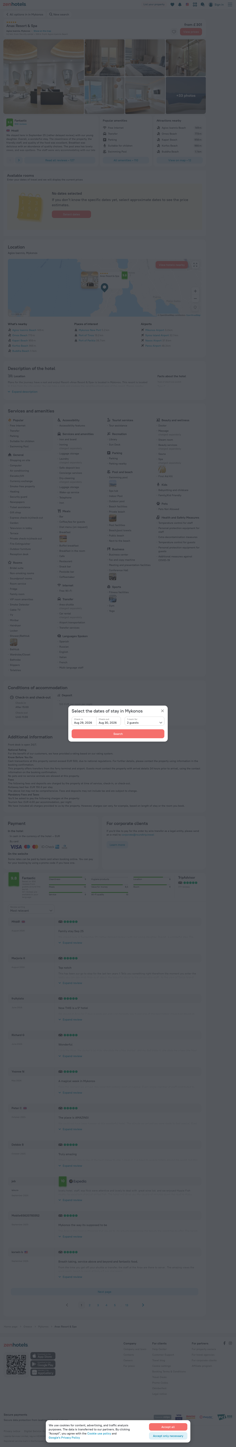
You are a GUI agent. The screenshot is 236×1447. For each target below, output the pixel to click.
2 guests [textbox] (133, 722)
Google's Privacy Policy (64, 1437)
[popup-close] (162, 711)
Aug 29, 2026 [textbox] (83, 722)
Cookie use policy (99, 1433)
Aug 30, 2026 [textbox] (108, 722)
